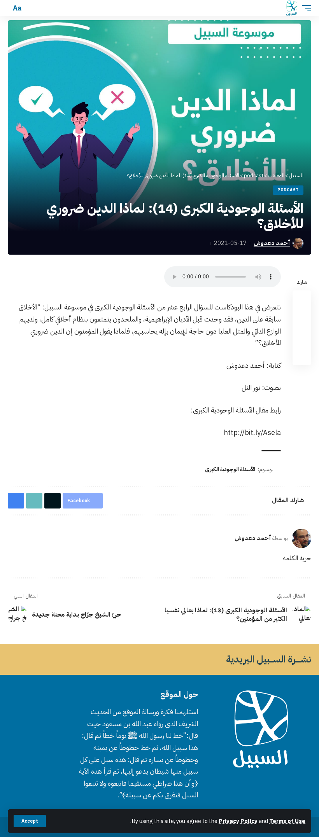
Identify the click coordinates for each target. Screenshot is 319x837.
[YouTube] (256, 782)
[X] (265, 782)
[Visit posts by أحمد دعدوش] (301, 538)
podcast (288, 190)
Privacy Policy (238, 821)
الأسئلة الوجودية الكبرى (230, 469)
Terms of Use (287, 821)
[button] (30, 821)
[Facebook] (274, 782)
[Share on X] (302, 318)
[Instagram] (246, 782)
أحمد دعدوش (272, 243)
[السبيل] (292, 8)
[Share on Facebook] (302, 299)
